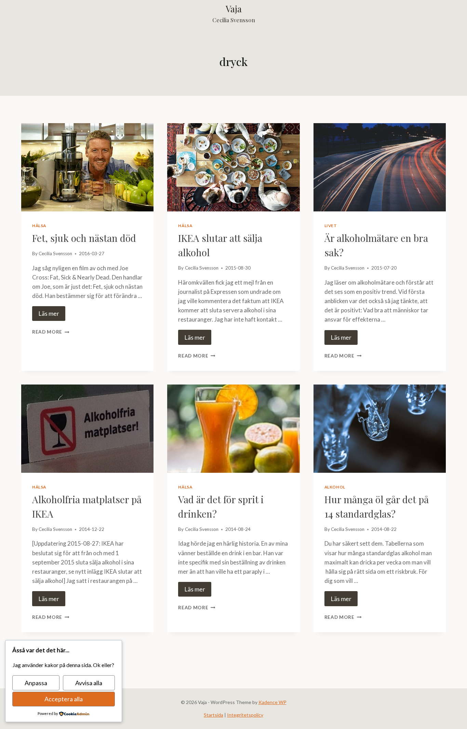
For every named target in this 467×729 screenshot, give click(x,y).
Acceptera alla (63, 699)
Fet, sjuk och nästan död (84, 238)
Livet (330, 225)
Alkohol (334, 487)
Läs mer (48, 313)
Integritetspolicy (245, 715)
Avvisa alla (88, 683)
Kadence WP (272, 702)
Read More (50, 332)
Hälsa (39, 225)
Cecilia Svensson (55, 253)
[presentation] (87, 167)
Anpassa (36, 683)
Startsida (213, 715)
